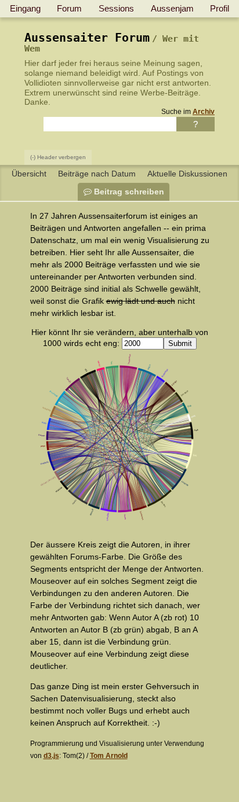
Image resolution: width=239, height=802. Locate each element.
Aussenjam (172, 8)
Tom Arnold (109, 755)
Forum (69, 8)
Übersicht (29, 173)
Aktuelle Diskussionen (187, 173)
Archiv (204, 112)
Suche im (188, 112)
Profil (219, 8)
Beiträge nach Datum (97, 173)
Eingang (25, 8)
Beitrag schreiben (128, 191)
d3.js (51, 755)
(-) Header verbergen (58, 157)
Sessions (116, 8)
